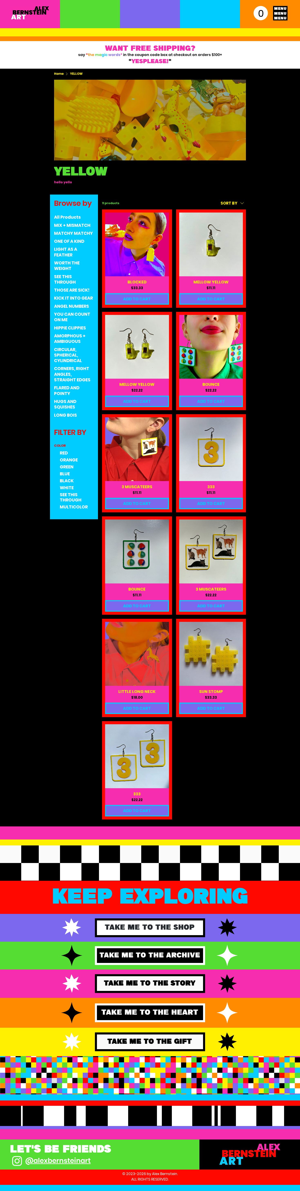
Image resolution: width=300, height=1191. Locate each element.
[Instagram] (17, 1160)
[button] (260, 13)
